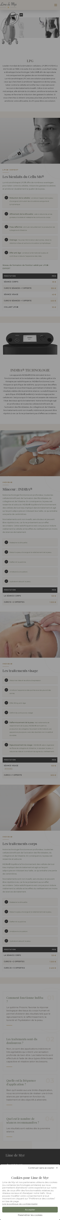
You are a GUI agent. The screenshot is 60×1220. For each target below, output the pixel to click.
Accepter (30, 1209)
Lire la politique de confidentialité (20, 1204)
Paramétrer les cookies (30, 1215)
